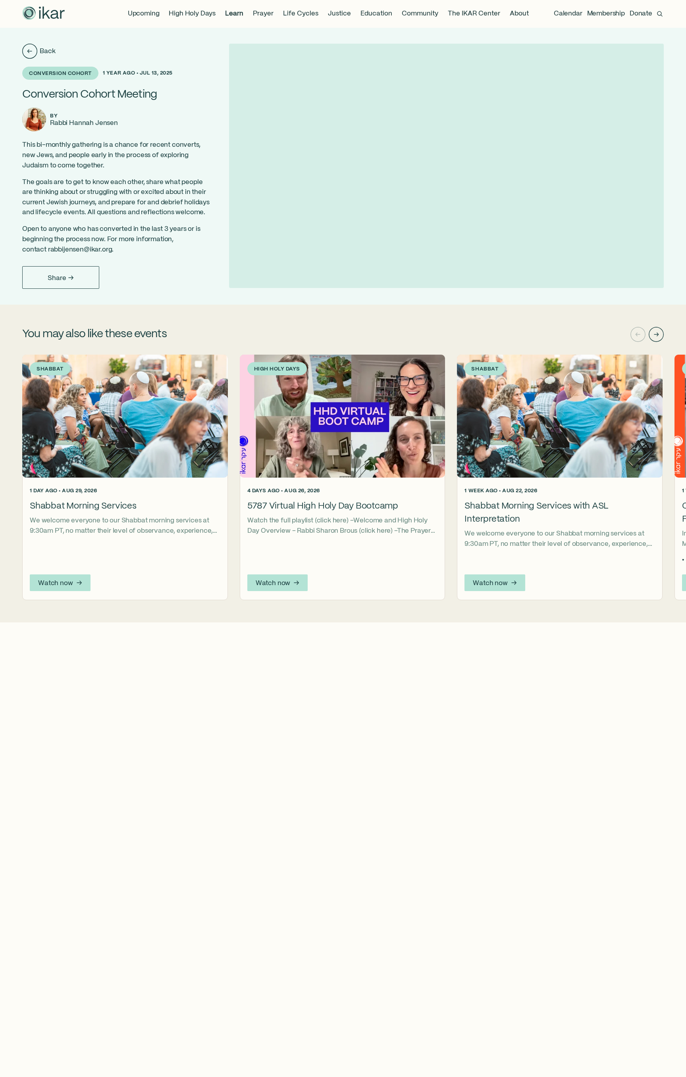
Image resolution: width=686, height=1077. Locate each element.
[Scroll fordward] (656, 334)
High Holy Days (192, 14)
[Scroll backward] (638, 334)
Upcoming (144, 14)
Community (420, 14)
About (519, 14)
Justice (339, 14)
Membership (606, 14)
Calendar (568, 14)
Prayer (263, 14)
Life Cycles (300, 14)
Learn (234, 14)
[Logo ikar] (43, 13)
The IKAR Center (474, 14)
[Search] (660, 14)
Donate (641, 14)
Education (376, 14)
